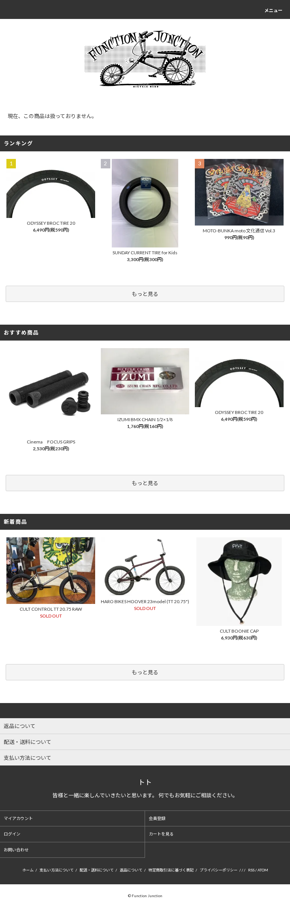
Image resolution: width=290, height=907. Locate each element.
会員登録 (157, 818)
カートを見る (161, 833)
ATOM (263, 870)
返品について (131, 870)
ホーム (28, 870)
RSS (251, 870)
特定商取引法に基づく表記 (171, 870)
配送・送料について (97, 870)
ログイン (12, 833)
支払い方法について (57, 870)
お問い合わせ (16, 849)
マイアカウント (18, 818)
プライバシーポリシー (219, 870)
